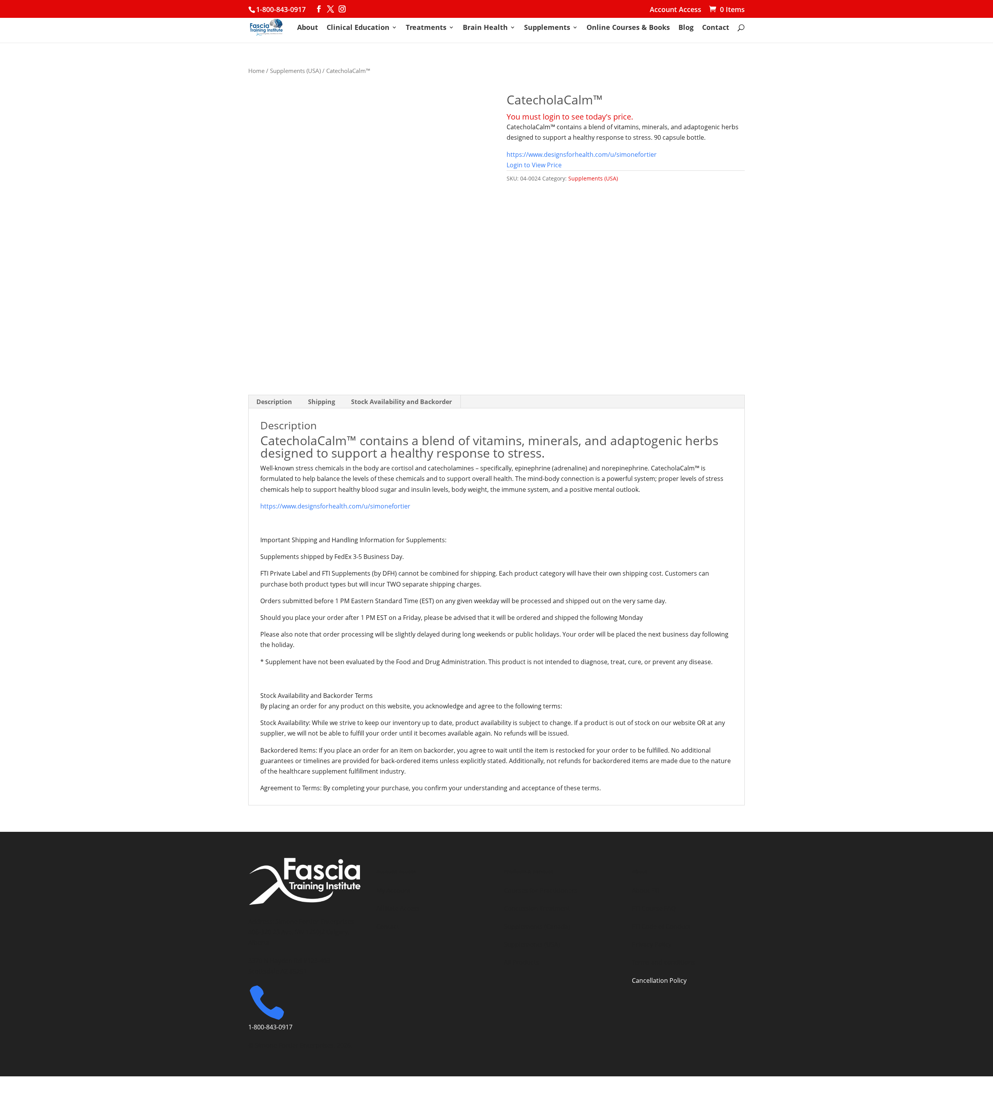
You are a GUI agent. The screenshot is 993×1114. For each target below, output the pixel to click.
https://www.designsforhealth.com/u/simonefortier (582, 154)
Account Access (675, 10)
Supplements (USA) (295, 71)
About (307, 28)
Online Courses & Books (628, 28)
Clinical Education (358, 28)
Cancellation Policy (659, 980)
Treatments (426, 28)
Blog (686, 28)
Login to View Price (534, 165)
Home (256, 71)
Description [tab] (274, 401)
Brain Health (485, 28)
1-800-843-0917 (281, 9)
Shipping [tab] (321, 401)
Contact (715, 28)
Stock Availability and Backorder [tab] (401, 401)
